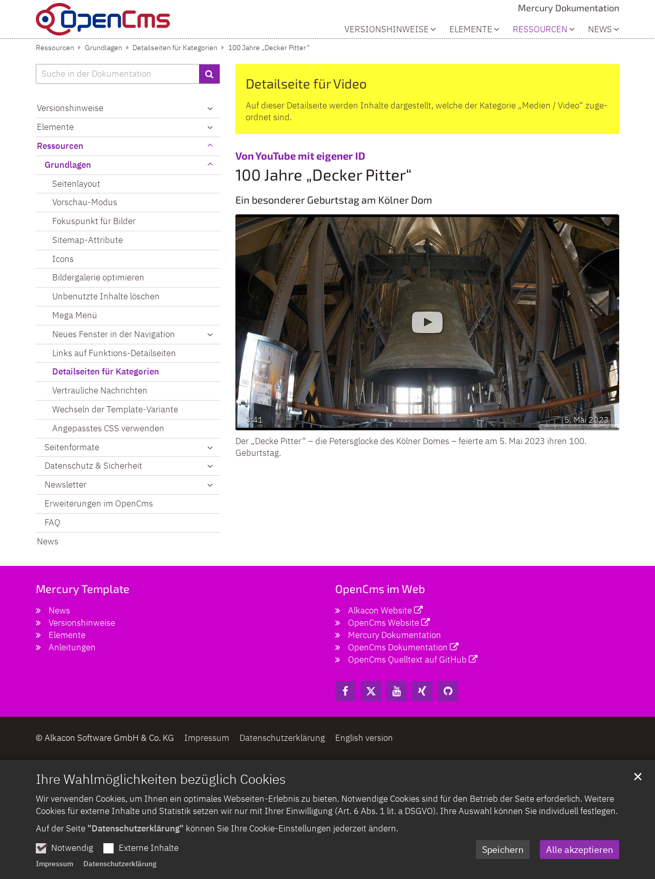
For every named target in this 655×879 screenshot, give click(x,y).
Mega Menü (74, 315)
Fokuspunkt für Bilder (94, 221)
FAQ (52, 522)
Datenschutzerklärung (120, 863)
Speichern (502, 849)
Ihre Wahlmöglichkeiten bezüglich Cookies (161, 778)
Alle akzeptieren (579, 849)
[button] (210, 334)
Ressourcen (55, 47)
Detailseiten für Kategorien (175, 47)
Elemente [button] (470, 29)
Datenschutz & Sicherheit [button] (93, 465)
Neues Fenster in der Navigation (113, 334)
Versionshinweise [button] (386, 29)
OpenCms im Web (380, 588)
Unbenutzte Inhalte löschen (106, 296)
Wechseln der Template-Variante (115, 409)
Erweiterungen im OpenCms (99, 503)
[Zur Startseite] (103, 19)
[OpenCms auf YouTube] (396, 691)
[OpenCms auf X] (371, 691)
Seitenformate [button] (72, 447)
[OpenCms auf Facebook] (345, 691)
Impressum (54, 863)
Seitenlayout (76, 183)
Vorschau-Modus (84, 202)
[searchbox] (117, 74)
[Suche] (209, 74)
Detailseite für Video (306, 83)
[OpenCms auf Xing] (422, 691)
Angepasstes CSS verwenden (108, 428)
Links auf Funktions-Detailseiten (114, 353)
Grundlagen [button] (68, 164)
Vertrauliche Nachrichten (99, 390)
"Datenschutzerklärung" (136, 828)
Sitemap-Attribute (87, 240)
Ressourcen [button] (540, 29)
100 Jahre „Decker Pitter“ (269, 47)
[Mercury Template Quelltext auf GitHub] (448, 691)
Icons (63, 259)
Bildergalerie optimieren (98, 277)
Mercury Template (82, 588)
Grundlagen (103, 47)
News (600, 29)
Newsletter (65, 484)
